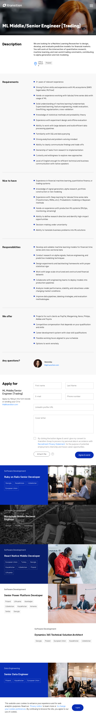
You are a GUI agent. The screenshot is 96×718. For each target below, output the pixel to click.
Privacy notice (36, 706)
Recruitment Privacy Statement (51, 444)
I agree (77, 707)
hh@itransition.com (51, 365)
